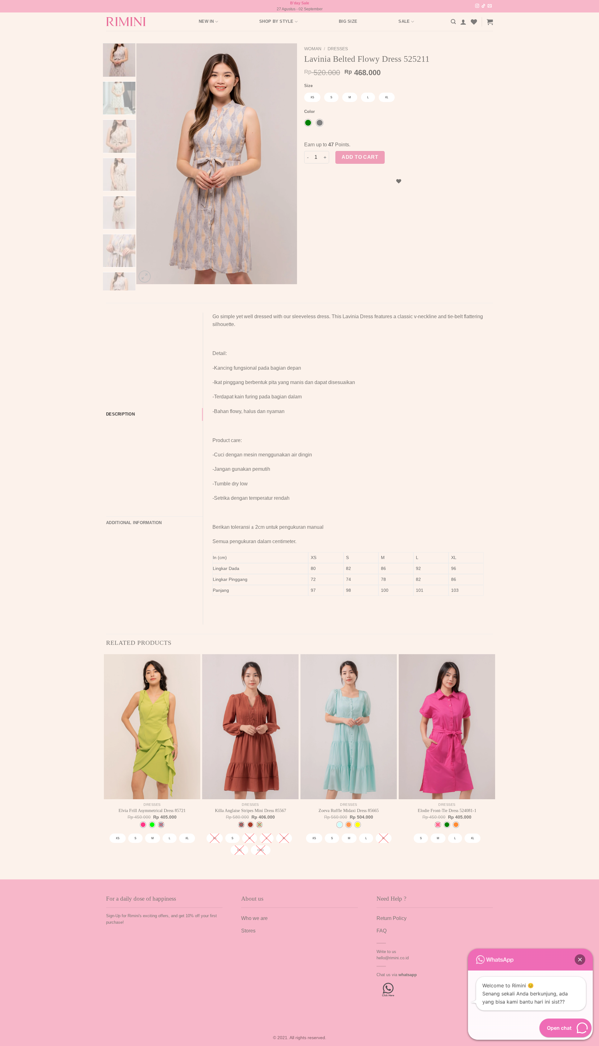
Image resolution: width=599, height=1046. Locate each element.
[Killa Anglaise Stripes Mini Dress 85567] (250, 726)
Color (309, 111)
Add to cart (360, 157)
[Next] (286, 164)
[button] (580, 959)
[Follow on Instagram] (477, 6)
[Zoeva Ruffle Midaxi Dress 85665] (348, 726)
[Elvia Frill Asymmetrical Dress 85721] (152, 726)
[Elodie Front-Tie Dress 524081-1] (447, 726)
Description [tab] (120, 414)
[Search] (453, 22)
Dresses (338, 48)
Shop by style (276, 21)
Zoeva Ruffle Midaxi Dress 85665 (349, 810)
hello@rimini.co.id (393, 958)
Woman (312, 48)
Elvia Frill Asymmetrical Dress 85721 (152, 810)
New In (206, 21)
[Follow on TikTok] (483, 6)
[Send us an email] (490, 6)
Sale (404, 21)
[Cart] (490, 22)
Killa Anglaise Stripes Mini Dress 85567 (250, 810)
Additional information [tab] (134, 522)
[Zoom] (145, 276)
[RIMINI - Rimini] (129, 21)
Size (308, 86)
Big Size (348, 21)
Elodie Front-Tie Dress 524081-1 (447, 810)
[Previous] (147, 164)
